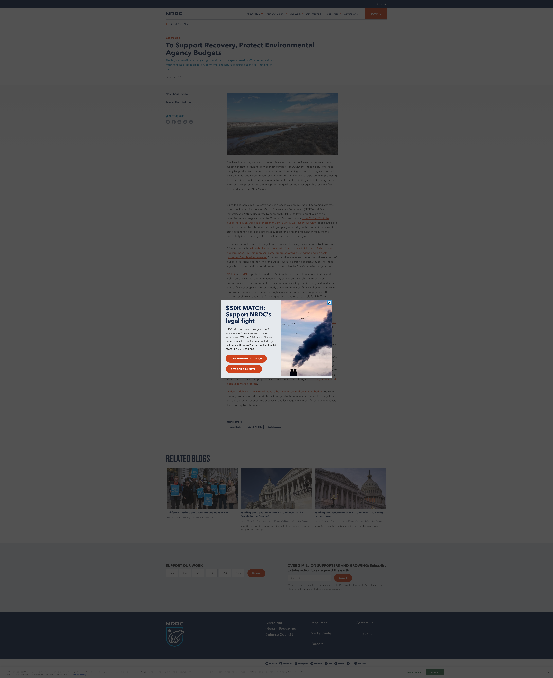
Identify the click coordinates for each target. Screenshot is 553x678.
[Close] (329, 302)
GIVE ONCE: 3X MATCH (244, 369)
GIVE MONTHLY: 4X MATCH (246, 358)
